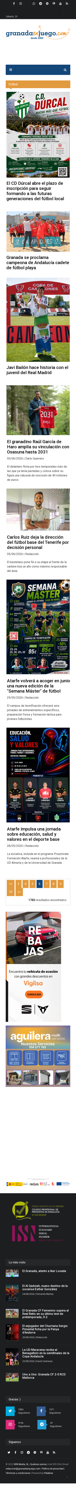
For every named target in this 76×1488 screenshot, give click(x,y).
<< (10, 884)
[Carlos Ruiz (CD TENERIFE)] (38, 510)
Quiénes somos (38, 1464)
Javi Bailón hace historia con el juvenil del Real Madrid (37, 370)
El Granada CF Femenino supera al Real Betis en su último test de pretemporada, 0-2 (45, 1314)
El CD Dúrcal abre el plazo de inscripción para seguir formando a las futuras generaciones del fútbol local (35, 191)
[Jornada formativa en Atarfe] (38, 775)
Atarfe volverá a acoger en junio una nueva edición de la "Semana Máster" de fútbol (38, 686)
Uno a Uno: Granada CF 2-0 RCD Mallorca (44, 1376)
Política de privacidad (53, 1468)
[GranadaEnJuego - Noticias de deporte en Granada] (38, 32)
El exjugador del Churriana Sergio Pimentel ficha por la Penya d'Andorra (45, 1329)
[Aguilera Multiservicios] (38, 1056)
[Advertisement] (38, 1128)
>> (19, 892)
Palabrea (48, 1473)
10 (10, 892)
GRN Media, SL (21, 1464)
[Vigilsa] (38, 967)
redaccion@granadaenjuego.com (23, 1468)
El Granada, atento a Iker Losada (44, 1271)
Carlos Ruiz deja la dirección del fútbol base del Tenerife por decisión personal (38, 542)
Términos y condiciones (18, 1473)
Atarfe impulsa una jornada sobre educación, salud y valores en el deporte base (34, 834)
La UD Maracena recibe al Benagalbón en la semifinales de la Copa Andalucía (45, 1353)
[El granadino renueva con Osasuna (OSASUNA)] (38, 410)
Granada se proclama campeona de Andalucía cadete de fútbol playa (37, 262)
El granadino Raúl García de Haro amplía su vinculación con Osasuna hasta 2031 (38, 447)
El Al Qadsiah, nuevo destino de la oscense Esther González (45, 1287)
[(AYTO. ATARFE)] (38, 627)
